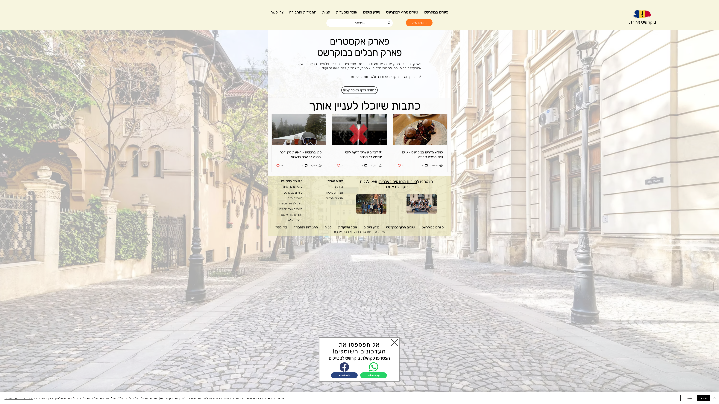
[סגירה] (714, 398)
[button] (394, 342)
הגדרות (688, 398)
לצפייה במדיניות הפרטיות (18, 398)
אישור (703, 398)
